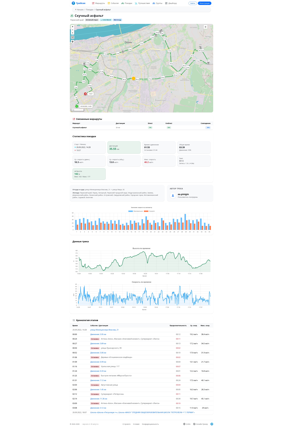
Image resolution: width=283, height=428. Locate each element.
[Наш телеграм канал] (211, 424)
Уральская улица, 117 (110, 366)
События (115, 3)
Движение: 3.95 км (98, 334)
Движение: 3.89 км (98, 343)
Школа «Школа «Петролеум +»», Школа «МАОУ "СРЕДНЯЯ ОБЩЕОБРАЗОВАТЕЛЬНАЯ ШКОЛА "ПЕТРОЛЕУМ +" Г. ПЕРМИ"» (142, 412)
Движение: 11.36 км (98, 398)
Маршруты (100, 3)
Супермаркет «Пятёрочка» (112, 394)
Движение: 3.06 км (98, 352)
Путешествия (144, 3)
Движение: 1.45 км (98, 389)
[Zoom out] (72, 29)
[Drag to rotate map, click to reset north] (72, 33)
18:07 (78, 150)
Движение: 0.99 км (98, 362)
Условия (136, 424)
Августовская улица (109, 385)
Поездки (128, 3)
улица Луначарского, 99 (111, 348)
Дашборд (172, 3)
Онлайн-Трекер (202, 424)
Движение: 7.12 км (98, 380)
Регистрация (204, 3)
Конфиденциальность (150, 424)
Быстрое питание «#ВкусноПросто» (116, 375)
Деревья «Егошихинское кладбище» (116, 357)
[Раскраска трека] (205, 27)
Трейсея (80, 3)
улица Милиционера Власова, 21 (104, 330)
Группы (159, 3)
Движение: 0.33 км (98, 371)
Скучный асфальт (80, 127)
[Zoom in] (72, 26)
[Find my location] (72, 41)
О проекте (126, 424)
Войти (192, 3)
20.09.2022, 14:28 (83, 147)
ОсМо (188, 424)
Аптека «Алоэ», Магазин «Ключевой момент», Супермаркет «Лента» (130, 339)
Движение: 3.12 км (98, 408)
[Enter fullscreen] (72, 37)
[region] (141, 68)
